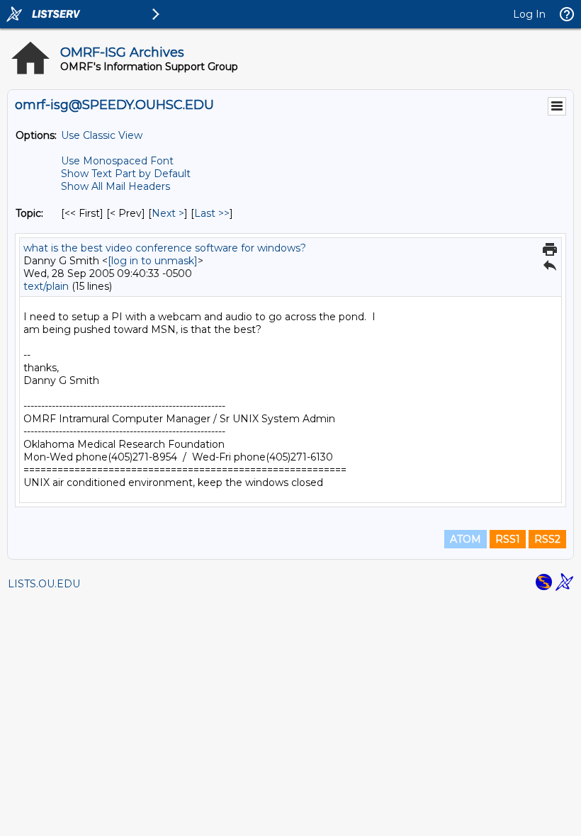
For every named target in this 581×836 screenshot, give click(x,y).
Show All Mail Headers (115, 186)
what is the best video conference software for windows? (164, 248)
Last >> (212, 213)
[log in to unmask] (153, 260)
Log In (529, 14)
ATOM (465, 539)
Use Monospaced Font (117, 160)
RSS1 (507, 539)
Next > (168, 213)
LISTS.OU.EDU (44, 583)
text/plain (46, 286)
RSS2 (547, 539)
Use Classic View (101, 135)
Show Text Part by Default (126, 173)
